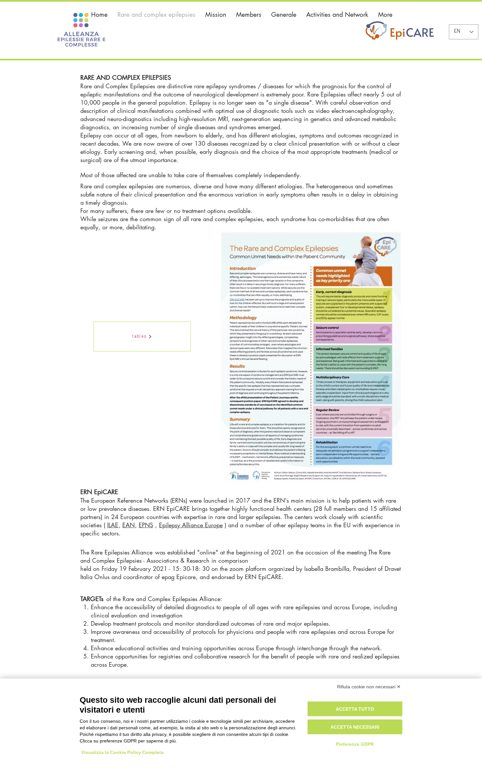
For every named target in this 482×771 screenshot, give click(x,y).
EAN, (129, 525)
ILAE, (113, 525)
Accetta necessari (355, 727)
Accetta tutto (355, 709)
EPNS (146, 525)
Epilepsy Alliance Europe (191, 525)
